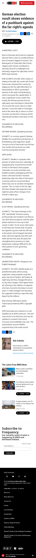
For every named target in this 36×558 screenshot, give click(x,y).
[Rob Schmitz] (6, 344)
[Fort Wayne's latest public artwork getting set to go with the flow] (8, 385)
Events (6, 505)
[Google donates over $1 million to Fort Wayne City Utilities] (8, 404)
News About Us (9, 497)
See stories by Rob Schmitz (23, 353)
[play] (3, 555)
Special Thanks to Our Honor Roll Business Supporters (17, 536)
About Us (7, 492)
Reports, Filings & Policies (12, 523)
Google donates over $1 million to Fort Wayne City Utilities (25, 403)
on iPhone (14, 488)
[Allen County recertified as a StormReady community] (8, 372)
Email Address (9, 446)
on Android (21, 488)
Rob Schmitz (12, 31)
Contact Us (7, 501)
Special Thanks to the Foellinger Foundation (17, 531)
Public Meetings (9, 527)
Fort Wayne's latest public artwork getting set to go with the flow (25, 384)
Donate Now (27, 3)
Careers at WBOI (9, 518)
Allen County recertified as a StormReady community (24, 371)
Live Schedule (8, 510)
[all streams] (33, 555)
